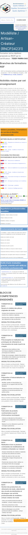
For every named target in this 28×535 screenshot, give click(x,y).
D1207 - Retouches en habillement (12, 160)
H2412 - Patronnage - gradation (11, 185)
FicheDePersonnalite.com (7, 277)
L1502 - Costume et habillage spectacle (13, 188)
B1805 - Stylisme (8, 146)
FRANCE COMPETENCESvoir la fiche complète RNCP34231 (21, 28)
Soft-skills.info (4, 285)
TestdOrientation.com (6, 271)
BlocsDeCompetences (19, 3)
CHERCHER (21, 20)
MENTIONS (14, 530)
